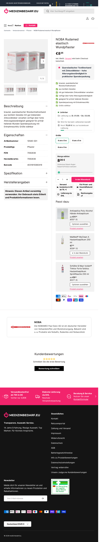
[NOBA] (88, 43)
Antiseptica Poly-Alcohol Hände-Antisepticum (81, 212)
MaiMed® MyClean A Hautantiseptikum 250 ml (80, 240)
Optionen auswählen (80, 224)
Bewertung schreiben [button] (49, 368)
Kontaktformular (81, 399)
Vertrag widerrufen (60, 467)
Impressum (56, 433)
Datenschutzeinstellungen (63, 462)
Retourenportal (58, 423)
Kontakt (54, 418)
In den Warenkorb (82, 179)
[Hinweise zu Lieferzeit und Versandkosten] (62, 118)
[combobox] (69, 11)
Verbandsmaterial (19, 30)
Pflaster (29, 30)
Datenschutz (57, 443)
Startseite (7, 30)
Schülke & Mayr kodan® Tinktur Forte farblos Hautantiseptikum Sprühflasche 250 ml (81, 270)
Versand (68, 58)
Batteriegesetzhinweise (61, 453)
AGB (53, 448)
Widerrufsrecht (58, 438)
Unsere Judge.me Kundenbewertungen (69, 472)
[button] (92, 18)
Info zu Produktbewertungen (64, 457)
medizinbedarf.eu (15, 536)
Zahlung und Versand (60, 428)
